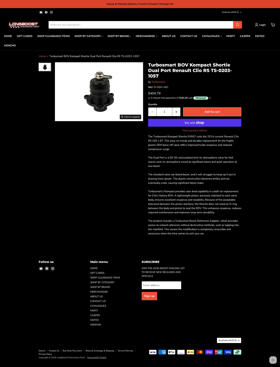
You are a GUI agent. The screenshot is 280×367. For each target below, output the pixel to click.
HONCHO (10, 45)
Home (42, 56)
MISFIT (230, 36)
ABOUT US (168, 36)
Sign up (149, 296)
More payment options (194, 130)
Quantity (152, 104)
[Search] (237, 25)
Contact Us (54, 350)
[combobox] (141, 25)
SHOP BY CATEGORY (88, 36)
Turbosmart (158, 82)
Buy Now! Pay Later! (72, 350)
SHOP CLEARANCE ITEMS (53, 36)
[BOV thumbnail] (44, 67)
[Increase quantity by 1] (176, 111)
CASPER (245, 36)
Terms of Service (125, 350)
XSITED (259, 36)
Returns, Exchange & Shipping (100, 350)
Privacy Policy (45, 354)
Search (42, 350)
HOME (8, 36)
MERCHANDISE (146, 36)
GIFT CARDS (24, 36)
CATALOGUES (211, 36)
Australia (230, 12)
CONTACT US (188, 36)
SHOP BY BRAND (119, 36)
